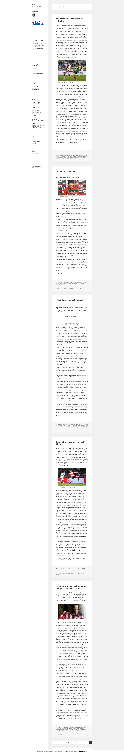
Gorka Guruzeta (40, 108)
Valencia (38, 125)
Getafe (62, 728)
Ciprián (57, 731)
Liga (39, 115)
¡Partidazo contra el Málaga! (69, 300)
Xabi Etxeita (78, 430)
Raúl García (41, 120)
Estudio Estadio (76, 285)
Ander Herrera (80, 156)
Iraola (82, 569)
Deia (69, 154)
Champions (68, 425)
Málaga (65, 428)
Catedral (64, 425)
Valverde (41, 125)
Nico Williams (35, 119)
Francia (82, 285)
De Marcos (66, 154)
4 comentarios (67, 159)
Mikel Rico (74, 155)
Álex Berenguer (40, 127)
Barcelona (34, 104)
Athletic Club (36, 102)
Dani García (33, 106)
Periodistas (61, 284)
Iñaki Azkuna (69, 728)
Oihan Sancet (35, 120)
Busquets (81, 282)
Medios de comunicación (76, 283)
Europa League (35, 107)
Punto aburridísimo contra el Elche (70, 443)
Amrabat (61, 427)
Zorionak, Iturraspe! (66, 171)
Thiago (75, 284)
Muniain (77, 155)
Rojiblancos (58, 156)
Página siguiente (90, 742)
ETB (80, 285)
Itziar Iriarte (68, 152)
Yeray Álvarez (37, 126)
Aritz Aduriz (35, 98)
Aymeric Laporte (40, 103)
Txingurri (42, 123)
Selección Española (62, 288)
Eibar (71, 154)
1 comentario (59, 574)
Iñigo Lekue (33, 113)
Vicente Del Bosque (72, 288)
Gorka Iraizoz (74, 154)
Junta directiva (41, 113)
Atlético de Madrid (35, 103)
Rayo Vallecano (82, 155)
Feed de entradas (35, 153)
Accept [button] (81, 751)
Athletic (34, 100)
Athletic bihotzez (37, 5)
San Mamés (35, 123)
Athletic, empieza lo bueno (37, 43)
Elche (72, 569)
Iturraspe (64, 283)
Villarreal (33, 126)
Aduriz (73, 152)
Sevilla (40, 123)
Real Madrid (34, 122)
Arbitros (38, 96)
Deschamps (71, 285)
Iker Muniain (35, 110)
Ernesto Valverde (39, 106)
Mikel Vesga (38, 118)
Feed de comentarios (36, 155)
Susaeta (67, 156)
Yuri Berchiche (35, 127)
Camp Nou (60, 425)
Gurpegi (83, 154)
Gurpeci (62, 573)
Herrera (57, 155)
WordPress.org (35, 157)
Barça (37, 104)
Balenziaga (84, 152)
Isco (62, 283)
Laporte (68, 283)
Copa (41, 104)
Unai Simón (34, 125)
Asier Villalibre (40, 98)
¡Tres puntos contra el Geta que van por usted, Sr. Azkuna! (71, 587)
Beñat (39, 104)
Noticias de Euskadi (35, 143)
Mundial (82, 283)
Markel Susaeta (69, 155)
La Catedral (35, 115)
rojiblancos (75, 428)
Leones (77, 425)
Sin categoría (63, 156)
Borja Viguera (61, 154)
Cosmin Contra (61, 731)
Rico (86, 155)
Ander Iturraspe (80, 730)
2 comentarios (80, 288)
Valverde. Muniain (62, 430)
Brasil (63, 285)
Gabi (85, 285)
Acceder (33, 151)
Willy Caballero (72, 430)
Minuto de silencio (59, 729)
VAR (43, 125)
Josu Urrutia (36, 113)
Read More (85, 751)
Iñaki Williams (36, 112)
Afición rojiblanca (72, 424)
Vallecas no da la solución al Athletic (69, 19)
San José (61, 426)
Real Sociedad (39, 122)
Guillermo (79, 154)
